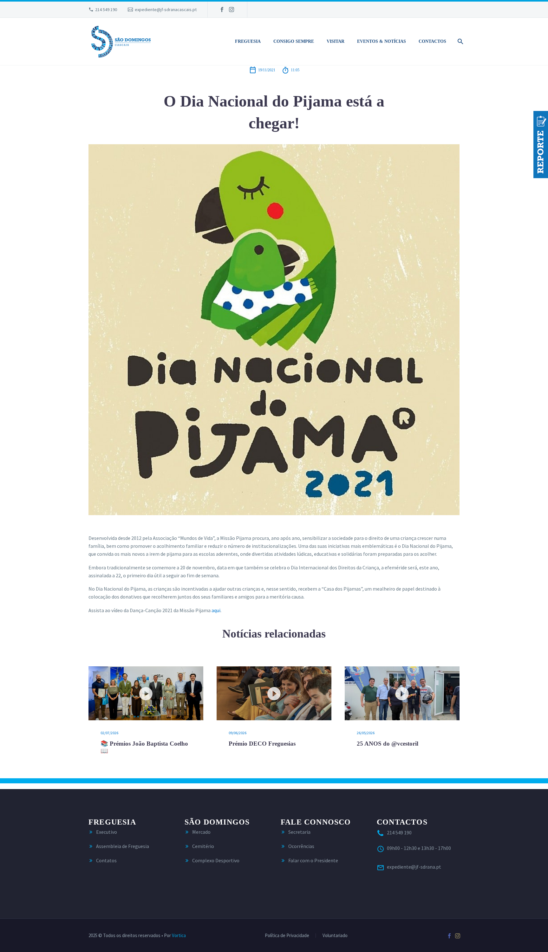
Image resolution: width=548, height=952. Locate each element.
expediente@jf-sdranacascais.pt (166, 9)
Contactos (432, 41)
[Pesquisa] (459, 41)
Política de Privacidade (287, 935)
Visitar (335, 41)
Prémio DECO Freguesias (262, 743)
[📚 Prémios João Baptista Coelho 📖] (146, 693)
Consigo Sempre (293, 41)
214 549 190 (106, 9)
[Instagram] (231, 9)
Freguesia (248, 41)
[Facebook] (222, 9)
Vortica (179, 935)
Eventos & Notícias (381, 41)
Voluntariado (335, 935)
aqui (216, 610)
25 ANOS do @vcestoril (387, 743)
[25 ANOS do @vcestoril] (402, 693)
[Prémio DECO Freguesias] (274, 693)
